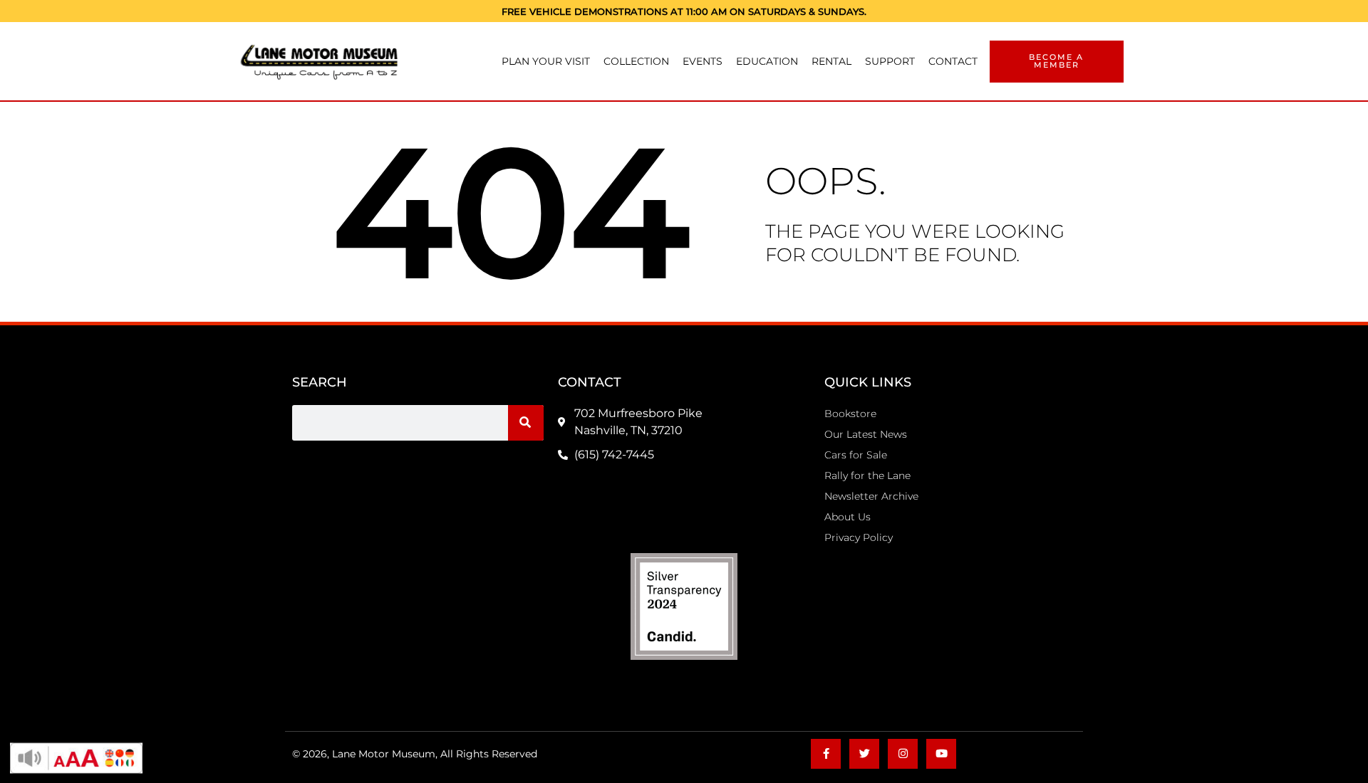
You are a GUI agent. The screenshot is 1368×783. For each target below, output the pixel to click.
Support (890, 61)
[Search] (526, 423)
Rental (831, 61)
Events (702, 61)
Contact (953, 61)
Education (767, 61)
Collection (636, 61)
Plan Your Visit (546, 61)
